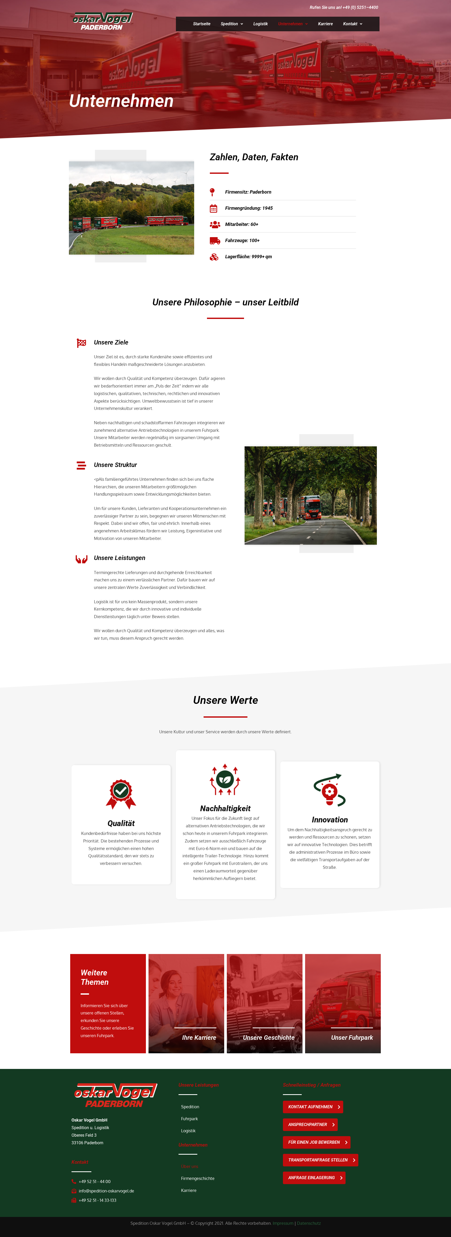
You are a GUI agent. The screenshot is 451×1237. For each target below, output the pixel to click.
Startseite (201, 23)
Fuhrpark (189, 1118)
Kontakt (350, 23)
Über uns (189, 1166)
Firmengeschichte (198, 1178)
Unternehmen (290, 23)
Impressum (283, 1223)
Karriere (325, 23)
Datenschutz (309, 1223)
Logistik (260, 23)
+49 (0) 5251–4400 (360, 7)
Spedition (229, 23)
